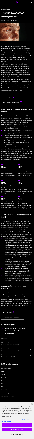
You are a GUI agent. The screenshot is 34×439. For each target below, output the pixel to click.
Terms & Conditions (6, 390)
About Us (3, 374)
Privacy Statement (6, 387)
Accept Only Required (17, 429)
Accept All (17, 424)
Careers (3, 371)
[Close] (32, 404)
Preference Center (6, 368)
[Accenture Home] (17, 2)
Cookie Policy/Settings (7, 393)
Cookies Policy (26, 419)
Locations (4, 381)
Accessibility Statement (7, 396)
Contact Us (4, 377)
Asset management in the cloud (15, 328)
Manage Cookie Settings (17, 434)
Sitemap (3, 384)
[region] (17, 420)
